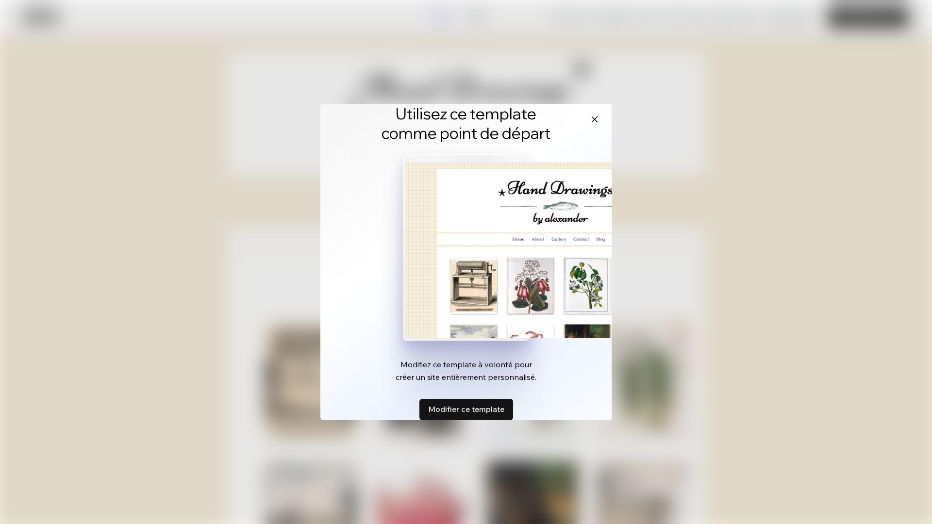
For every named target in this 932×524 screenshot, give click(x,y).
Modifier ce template (466, 409)
